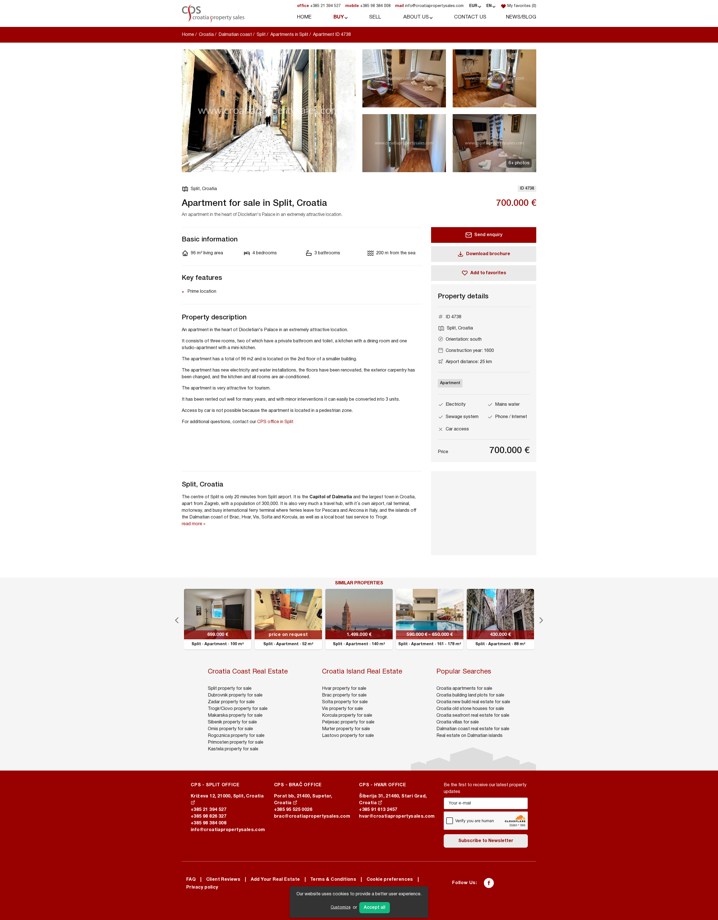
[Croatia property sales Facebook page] (489, 883)
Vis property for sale (342, 709)
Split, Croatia (204, 189)
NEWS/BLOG (521, 17)
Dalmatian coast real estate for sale (472, 729)
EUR (473, 6)
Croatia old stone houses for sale (470, 709)
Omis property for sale (230, 729)
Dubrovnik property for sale (235, 695)
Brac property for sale (344, 695)
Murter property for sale (346, 729)
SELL (375, 17)
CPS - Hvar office (382, 785)
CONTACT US (470, 17)
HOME (304, 17)
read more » (193, 524)
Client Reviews (223, 880)
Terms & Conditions (333, 880)
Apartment (450, 383)
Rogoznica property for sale (236, 736)
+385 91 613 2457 (378, 810)
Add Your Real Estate (275, 880)
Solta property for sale (345, 702)
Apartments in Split (289, 35)
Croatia (206, 35)
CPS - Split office (215, 785)
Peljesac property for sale (348, 722)
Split (261, 35)
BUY (338, 17)
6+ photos (519, 163)
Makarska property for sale (235, 716)
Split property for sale (230, 689)
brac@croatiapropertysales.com (312, 816)
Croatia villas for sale (457, 722)
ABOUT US (416, 17)
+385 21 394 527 (319, 6)
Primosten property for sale (235, 742)
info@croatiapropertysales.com (429, 6)
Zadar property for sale (231, 702)
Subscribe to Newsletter (485, 841)
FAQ (191, 880)
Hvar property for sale (344, 689)
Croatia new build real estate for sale (473, 702)
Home (188, 35)
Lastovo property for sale (348, 736)
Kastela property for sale (233, 749)
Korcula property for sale (347, 716)
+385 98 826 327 (208, 816)
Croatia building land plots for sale (470, 695)
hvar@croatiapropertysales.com (397, 816)
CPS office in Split (275, 422)
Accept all (374, 908)
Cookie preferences (390, 880)
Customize (341, 907)
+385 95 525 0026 (293, 810)
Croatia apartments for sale (464, 689)
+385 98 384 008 (368, 6)
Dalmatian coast (235, 35)
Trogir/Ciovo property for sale (238, 709)
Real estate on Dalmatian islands (469, 736)
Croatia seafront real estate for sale (472, 716)
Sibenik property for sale (232, 722)
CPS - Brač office (298, 785)
